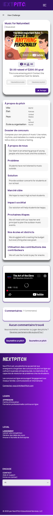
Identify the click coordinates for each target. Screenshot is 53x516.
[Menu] (45, 5)
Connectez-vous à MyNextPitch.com (18, 385)
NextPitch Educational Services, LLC (27, 511)
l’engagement (37, 378)
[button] (8, 431)
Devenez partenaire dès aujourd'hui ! (26, 332)
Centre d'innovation (11, 402)
